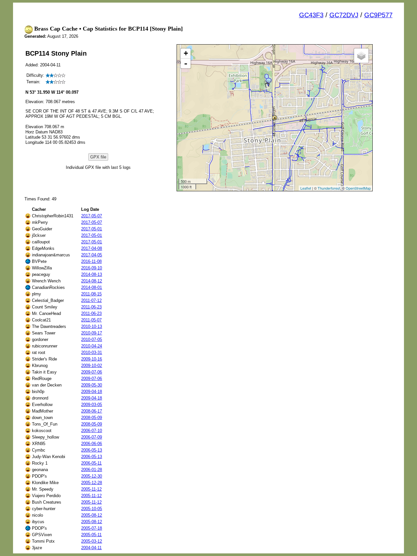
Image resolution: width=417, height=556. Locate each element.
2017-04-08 (91, 248)
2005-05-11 (91, 534)
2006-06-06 (91, 443)
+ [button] (186, 53)
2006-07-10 (91, 430)
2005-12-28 (91, 482)
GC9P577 (378, 15)
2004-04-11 (91, 547)
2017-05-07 (91, 215)
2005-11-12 (91, 489)
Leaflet (305, 188)
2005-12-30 (91, 476)
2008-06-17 (91, 411)
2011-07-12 (91, 300)
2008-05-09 (91, 417)
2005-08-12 (91, 515)
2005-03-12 (91, 541)
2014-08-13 (91, 274)
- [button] (185, 63)
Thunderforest (329, 188)
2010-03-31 (91, 352)
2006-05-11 (91, 463)
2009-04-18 (91, 391)
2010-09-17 (91, 333)
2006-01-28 (91, 469)
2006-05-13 (91, 450)
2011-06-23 (91, 307)
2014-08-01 (91, 287)
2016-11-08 (91, 261)
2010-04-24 (91, 346)
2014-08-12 (91, 280)
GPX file (98, 157)
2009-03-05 (91, 404)
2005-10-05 (91, 508)
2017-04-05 (91, 254)
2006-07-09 (91, 437)
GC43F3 (311, 15)
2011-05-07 (91, 320)
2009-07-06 (91, 372)
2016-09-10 (91, 267)
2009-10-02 (91, 365)
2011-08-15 (91, 294)
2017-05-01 (91, 228)
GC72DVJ (343, 15)
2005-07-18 (91, 528)
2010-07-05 (91, 339)
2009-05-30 (91, 385)
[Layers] (361, 55)
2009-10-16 (91, 359)
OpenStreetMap (358, 188)
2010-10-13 (91, 326)
